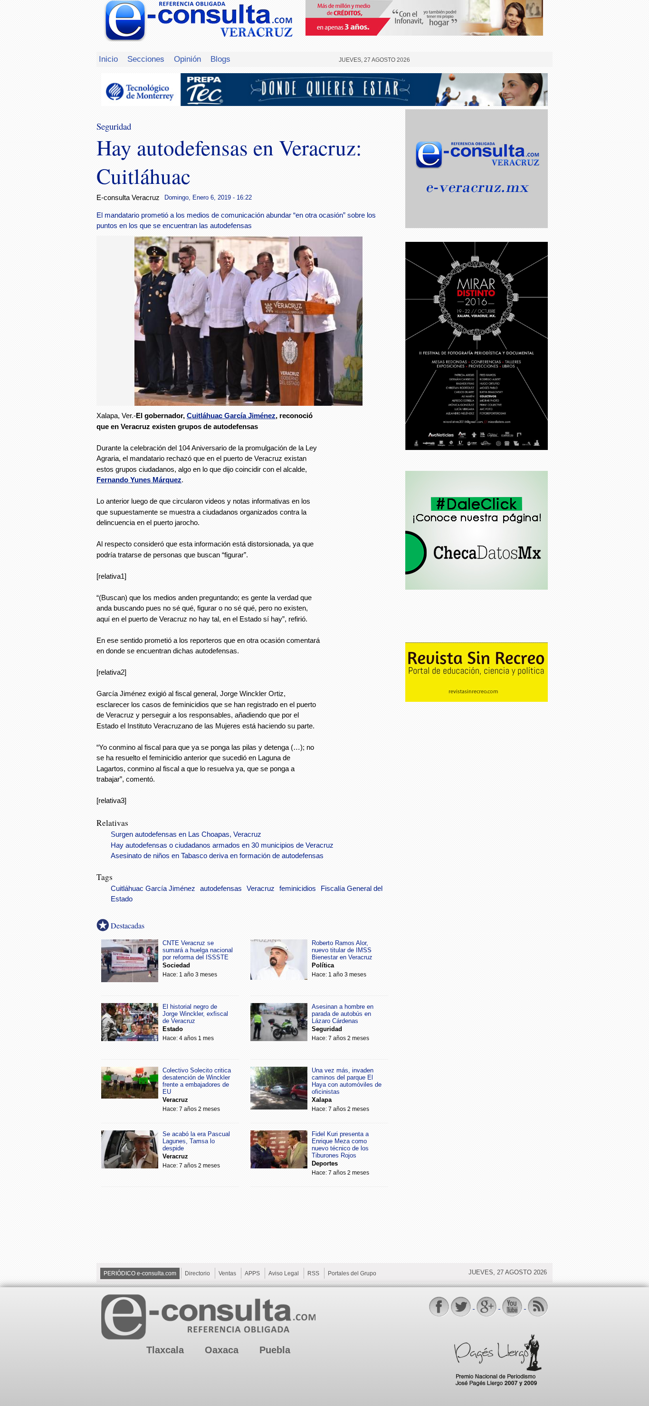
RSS (313, 1273)
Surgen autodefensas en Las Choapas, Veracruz (186, 834)
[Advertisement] (362, 564)
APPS (252, 1273)
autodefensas (221, 888)
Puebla (274, 1350)
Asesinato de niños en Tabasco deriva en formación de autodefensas (217, 856)
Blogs (220, 59)
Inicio (108, 59)
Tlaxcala (165, 1350)
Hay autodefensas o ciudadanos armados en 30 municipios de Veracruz (222, 845)
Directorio (197, 1273)
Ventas (227, 1273)
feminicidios (297, 888)
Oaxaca (222, 1350)
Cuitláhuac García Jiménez (231, 415)
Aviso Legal (283, 1273)
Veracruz (261, 888)
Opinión (187, 59)
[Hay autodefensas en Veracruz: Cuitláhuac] (248, 403)
